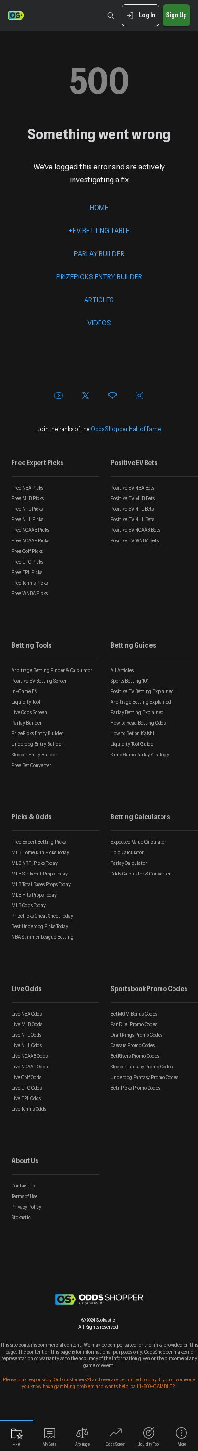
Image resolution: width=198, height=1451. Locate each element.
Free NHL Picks (27, 519)
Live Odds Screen (29, 712)
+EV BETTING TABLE (99, 230)
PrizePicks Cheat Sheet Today (42, 915)
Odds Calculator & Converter (141, 873)
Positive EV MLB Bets (133, 498)
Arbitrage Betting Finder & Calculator (52, 670)
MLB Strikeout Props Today (40, 873)
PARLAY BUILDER (99, 253)
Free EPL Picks (27, 572)
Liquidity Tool (26, 701)
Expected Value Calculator (138, 842)
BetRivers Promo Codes (135, 1056)
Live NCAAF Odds (30, 1066)
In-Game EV (24, 691)
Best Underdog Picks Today (40, 926)
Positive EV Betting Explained (142, 691)
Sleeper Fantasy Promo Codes (142, 1066)
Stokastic (21, 1217)
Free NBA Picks (27, 487)
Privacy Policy (26, 1206)
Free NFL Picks (27, 508)
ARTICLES (99, 299)
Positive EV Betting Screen (40, 680)
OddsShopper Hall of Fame (126, 428)
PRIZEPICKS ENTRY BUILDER (99, 276)
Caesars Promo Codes (133, 1045)
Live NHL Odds (27, 1045)
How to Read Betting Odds (138, 723)
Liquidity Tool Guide (132, 744)
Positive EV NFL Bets (132, 508)
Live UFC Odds (27, 1087)
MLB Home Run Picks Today (40, 852)
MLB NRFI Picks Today (35, 863)
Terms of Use (24, 1196)
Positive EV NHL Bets (132, 519)
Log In (147, 15)
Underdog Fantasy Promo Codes (144, 1077)
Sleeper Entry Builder (34, 754)
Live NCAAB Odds (30, 1056)
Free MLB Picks (28, 498)
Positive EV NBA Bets (132, 487)
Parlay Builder (27, 723)
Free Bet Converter (31, 765)
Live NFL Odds (26, 1034)
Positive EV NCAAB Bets (135, 530)
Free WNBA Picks (30, 593)
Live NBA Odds (27, 1013)
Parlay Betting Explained (137, 712)
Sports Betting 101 (129, 680)
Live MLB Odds (27, 1024)
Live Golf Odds (26, 1077)
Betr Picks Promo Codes (135, 1087)
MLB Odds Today (29, 905)
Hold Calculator (127, 852)
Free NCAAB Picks (30, 530)
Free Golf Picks (27, 551)
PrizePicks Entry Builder (37, 733)
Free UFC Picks (27, 561)
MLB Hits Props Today (34, 894)
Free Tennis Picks (30, 582)
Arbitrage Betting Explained (141, 701)
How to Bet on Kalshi (132, 733)
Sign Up (176, 15)
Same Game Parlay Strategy (140, 754)
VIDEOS (99, 322)
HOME (99, 207)
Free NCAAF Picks (30, 540)
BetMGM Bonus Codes (134, 1013)
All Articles (122, 670)
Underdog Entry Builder (37, 744)
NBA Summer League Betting (43, 937)
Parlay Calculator (129, 863)
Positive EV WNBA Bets (135, 540)
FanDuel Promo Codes (134, 1024)
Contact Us (23, 1185)
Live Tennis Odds (29, 1108)
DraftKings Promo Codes (136, 1034)
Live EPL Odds (26, 1098)
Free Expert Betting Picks (39, 842)
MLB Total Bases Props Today (41, 884)
